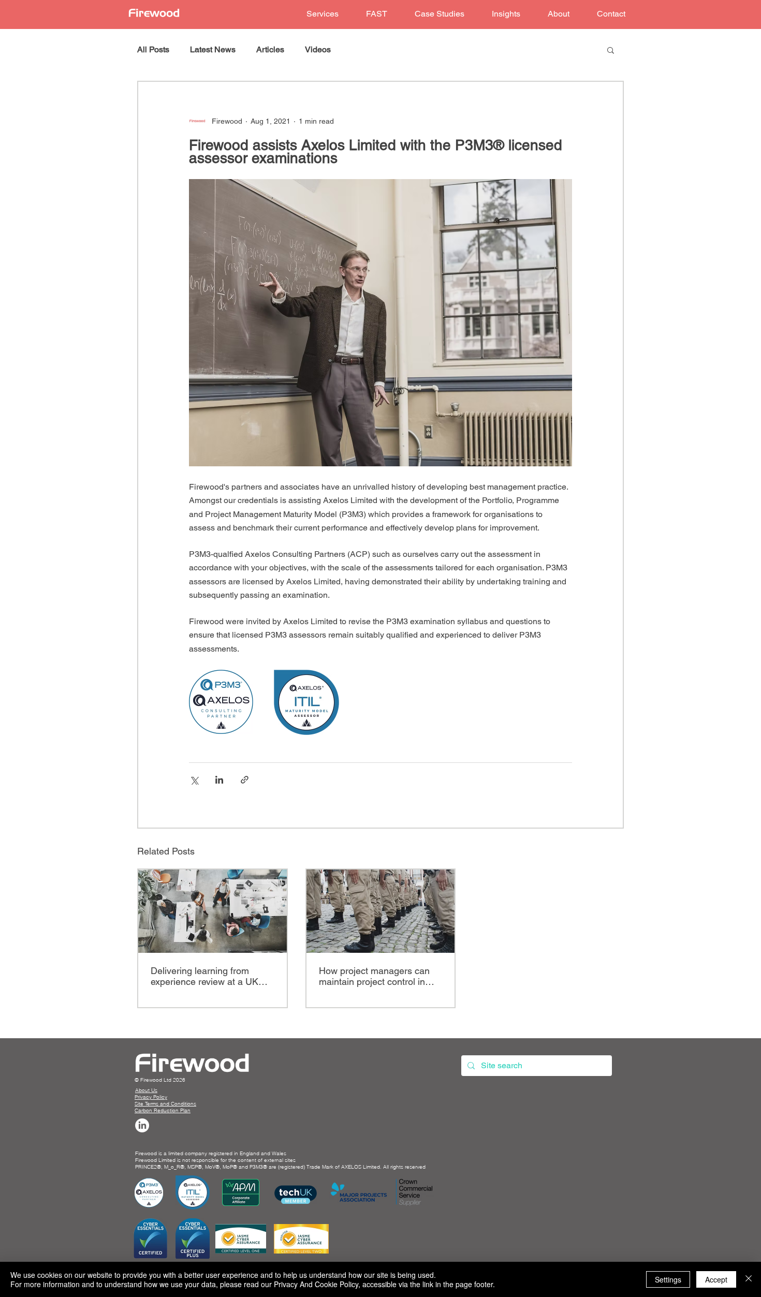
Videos (318, 49)
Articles (270, 49)
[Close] (748, 1279)
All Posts (153, 49)
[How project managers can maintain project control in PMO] (380, 911)
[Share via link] (245, 780)
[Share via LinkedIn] (219, 780)
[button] (322, 14)
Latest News (213, 49)
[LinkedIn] (142, 1125)
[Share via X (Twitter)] (194, 780)
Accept (716, 1279)
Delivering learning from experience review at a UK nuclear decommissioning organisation (204, 976)
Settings (668, 1279)
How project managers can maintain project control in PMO (374, 976)
